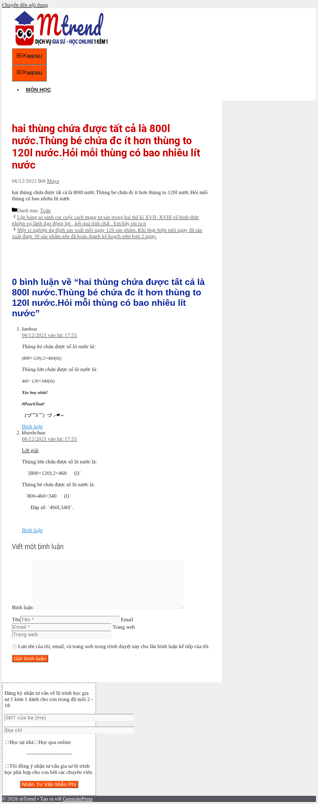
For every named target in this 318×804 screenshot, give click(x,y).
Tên (16, 620)
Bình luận (32, 426)
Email (127, 620)
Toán (45, 210)
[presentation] (35, 392)
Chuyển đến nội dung (25, 5)
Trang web (124, 627)
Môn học (38, 89)
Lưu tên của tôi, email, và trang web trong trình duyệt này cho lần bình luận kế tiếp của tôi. (114, 646)
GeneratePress (77, 799)
